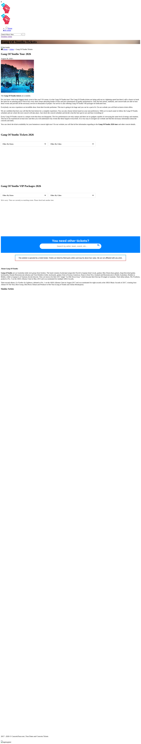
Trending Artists (6, 37)
